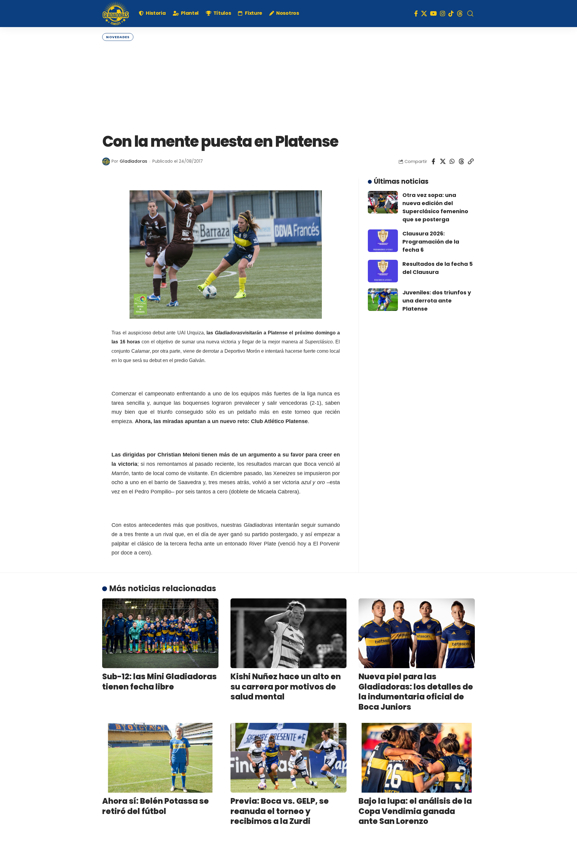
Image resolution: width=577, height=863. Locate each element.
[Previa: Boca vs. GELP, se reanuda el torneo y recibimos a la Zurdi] (288, 758)
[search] (470, 13)
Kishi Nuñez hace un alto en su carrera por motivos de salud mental (285, 686)
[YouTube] (433, 13)
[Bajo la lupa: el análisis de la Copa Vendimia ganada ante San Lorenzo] (417, 758)
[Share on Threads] (461, 161)
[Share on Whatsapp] (452, 161)
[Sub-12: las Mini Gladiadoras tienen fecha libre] (160, 633)
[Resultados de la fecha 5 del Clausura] (383, 271)
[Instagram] (442, 13)
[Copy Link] (470, 161)
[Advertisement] (288, 86)
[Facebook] (416, 13)
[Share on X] (442, 161)
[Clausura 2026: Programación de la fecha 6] (383, 240)
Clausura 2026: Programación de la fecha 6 (430, 241)
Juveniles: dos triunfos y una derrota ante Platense (436, 300)
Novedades (118, 37)
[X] (424, 13)
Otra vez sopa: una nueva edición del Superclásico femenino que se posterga (435, 207)
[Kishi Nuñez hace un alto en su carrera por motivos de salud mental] (288, 633)
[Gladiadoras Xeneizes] (115, 13)
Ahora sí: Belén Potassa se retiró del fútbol (155, 806)
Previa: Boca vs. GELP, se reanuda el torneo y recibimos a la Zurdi (279, 811)
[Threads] (459, 13)
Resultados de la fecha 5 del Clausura (437, 268)
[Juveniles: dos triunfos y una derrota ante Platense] (383, 299)
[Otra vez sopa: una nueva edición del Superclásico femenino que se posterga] (383, 202)
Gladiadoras (133, 161)
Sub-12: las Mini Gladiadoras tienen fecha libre (159, 681)
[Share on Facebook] (433, 161)
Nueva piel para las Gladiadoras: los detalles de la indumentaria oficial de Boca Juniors (416, 691)
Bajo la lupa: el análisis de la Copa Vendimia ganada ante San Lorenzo (415, 811)
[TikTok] (451, 13)
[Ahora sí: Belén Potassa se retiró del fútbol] (160, 758)
